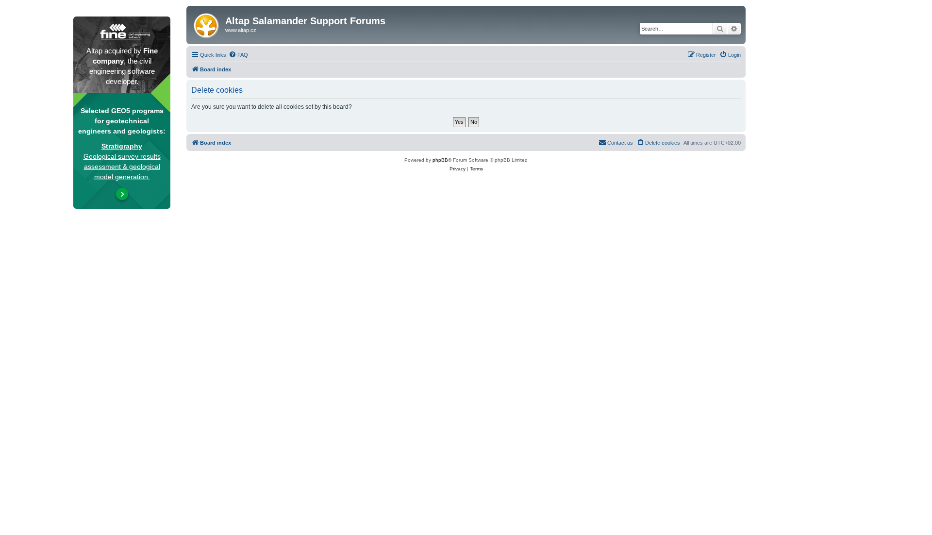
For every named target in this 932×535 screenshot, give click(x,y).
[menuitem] (238, 55)
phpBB (440, 160)
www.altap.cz (240, 30)
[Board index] (207, 23)
